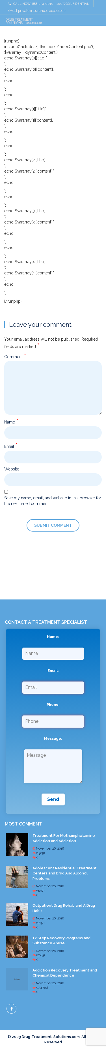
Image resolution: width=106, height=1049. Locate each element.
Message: (53, 738)
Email (11, 445)
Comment (15, 356)
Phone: (53, 704)
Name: (53, 637)
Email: (53, 670)
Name (11, 421)
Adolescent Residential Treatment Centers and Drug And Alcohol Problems (65, 873)
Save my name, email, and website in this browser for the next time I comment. (52, 501)
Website (11, 469)
